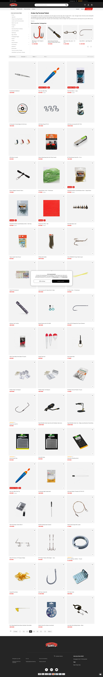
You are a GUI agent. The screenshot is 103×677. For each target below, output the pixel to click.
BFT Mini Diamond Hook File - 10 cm (74, 157)
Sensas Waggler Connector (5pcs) (16, 190)
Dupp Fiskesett (15, 42)
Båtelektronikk (19, 9)
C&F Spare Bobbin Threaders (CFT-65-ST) (75, 491)
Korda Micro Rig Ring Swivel (72, 458)
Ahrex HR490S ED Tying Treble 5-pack (75, 256)
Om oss (27, 658)
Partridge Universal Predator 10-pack (74, 389)
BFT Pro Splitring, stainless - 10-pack (74, 558)
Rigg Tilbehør (14, 34)
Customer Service (59, 656)
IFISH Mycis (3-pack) (14, 157)
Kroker (13, 15)
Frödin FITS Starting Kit (14, 290)
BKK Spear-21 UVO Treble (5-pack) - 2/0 (38, 41)
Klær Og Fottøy (27, 9)
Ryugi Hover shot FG (14, 424)
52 (30, 631)
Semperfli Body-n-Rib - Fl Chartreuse (45, 190)
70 (45, 631)
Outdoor (33, 9)
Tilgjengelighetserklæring (31, 661)
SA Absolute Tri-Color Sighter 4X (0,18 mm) (18, 124)
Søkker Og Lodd (15, 22)
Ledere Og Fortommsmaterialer (18, 20)
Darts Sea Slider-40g (42, 90)
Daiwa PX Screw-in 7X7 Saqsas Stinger (17, 557)
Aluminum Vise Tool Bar (14, 323)
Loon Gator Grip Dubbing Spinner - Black (75, 625)
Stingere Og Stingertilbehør (17, 18)
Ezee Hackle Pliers (71, 356)
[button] (84, 1)
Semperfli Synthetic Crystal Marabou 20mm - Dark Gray (20, 223)
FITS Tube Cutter (70, 592)
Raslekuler (14, 46)
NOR (13, 1)
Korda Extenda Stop (13, 458)
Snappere (13, 24)
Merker (82, 9)
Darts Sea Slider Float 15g (15, 491)
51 (27, 631)
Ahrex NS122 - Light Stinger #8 (85, 40)
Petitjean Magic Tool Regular (15, 389)
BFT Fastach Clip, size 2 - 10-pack (69, 41)
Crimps (13, 40)
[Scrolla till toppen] (11, 631)
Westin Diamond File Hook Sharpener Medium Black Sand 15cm (54, 41)
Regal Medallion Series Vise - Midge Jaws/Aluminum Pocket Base (80, 422)
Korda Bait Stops (41, 457)
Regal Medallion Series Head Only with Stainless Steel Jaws (50, 422)
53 (34, 631)
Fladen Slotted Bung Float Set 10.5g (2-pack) (47, 157)
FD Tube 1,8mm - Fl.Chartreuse (73, 290)
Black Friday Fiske (77, 664)
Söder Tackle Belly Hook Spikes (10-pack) (18, 356)
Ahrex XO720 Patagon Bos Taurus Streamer (76, 323)
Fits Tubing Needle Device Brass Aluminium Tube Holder (21, 625)
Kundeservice (72, 1)
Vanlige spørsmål (42, 661)
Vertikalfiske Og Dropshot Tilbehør (18, 52)
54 (37, 631)
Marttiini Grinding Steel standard (44, 524)
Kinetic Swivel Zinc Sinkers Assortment (46, 625)
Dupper (13, 38)
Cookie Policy (64, 277)
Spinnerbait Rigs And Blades (17, 28)
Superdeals (89, 9)
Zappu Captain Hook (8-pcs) (15, 256)
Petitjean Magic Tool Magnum (44, 389)
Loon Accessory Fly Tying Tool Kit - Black (46, 290)
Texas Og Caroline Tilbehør (17, 50)
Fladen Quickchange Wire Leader (73, 524)
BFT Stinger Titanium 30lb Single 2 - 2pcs (46, 557)
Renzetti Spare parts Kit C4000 (44, 323)
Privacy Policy (55, 277)
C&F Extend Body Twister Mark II (16, 524)
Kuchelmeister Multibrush (14, 90)
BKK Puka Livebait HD (42, 592)
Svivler (13, 26)
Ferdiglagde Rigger (15, 36)
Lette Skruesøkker (15, 30)
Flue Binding (14, 44)
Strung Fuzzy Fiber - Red (43, 223)
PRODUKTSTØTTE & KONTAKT (16, 662)
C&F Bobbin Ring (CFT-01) (43, 124)
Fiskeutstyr (12, 9)
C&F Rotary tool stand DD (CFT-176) (74, 124)
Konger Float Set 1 (42, 356)
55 (40, 631)
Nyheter (77, 9)
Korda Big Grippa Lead (71, 223)
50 (23, 631)
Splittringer (14, 32)
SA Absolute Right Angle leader (44, 491)
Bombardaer (14, 48)
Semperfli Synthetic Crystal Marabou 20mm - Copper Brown (79, 190)
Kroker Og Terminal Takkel (16, 13)
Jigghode (13, 16)
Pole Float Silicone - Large (72, 90)
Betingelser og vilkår (16, 658)
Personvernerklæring (43, 658)
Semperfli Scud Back (14, 592)
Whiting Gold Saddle (42, 256)
